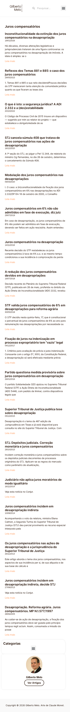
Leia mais (10, 61)
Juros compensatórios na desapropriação (34, 242)
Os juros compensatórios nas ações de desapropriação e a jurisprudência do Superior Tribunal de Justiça (32, 547)
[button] (63, 8)
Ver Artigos (34, 682)
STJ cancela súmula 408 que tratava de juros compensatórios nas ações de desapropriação (32, 141)
